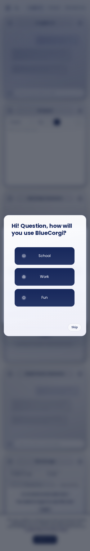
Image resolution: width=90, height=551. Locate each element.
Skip (74, 327)
